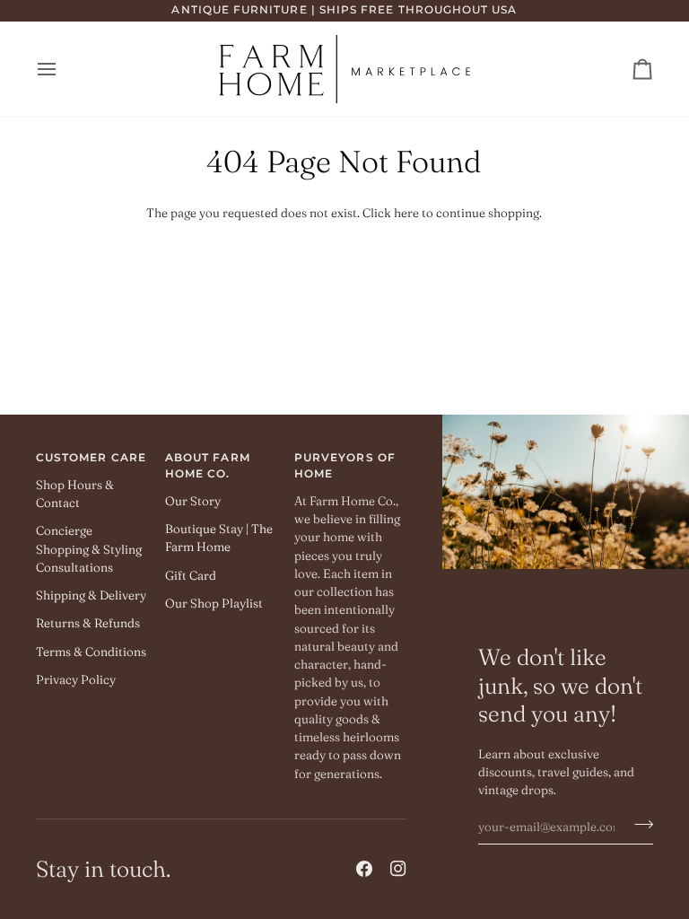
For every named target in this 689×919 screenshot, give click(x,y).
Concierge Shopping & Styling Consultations (89, 548)
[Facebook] (364, 869)
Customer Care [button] (91, 457)
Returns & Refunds (88, 623)
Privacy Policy (76, 679)
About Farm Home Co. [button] (207, 465)
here (406, 213)
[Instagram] (398, 869)
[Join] (638, 824)
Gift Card (190, 575)
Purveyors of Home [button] (345, 465)
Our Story (193, 501)
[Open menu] (63, 69)
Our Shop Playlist (214, 603)
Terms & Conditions (91, 651)
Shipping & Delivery (91, 595)
